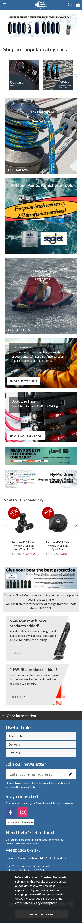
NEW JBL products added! (33, 669)
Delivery (15, 744)
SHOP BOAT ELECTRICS (26, 435)
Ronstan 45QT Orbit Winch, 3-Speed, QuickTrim (58, 546)
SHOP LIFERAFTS (18, 330)
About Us (15, 736)
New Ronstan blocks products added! (28, 623)
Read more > (17, 653)
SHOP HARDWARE (19, 170)
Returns (14, 753)
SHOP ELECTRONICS (23, 381)
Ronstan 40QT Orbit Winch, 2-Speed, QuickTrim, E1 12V (24, 546)
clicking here (49, 903)
